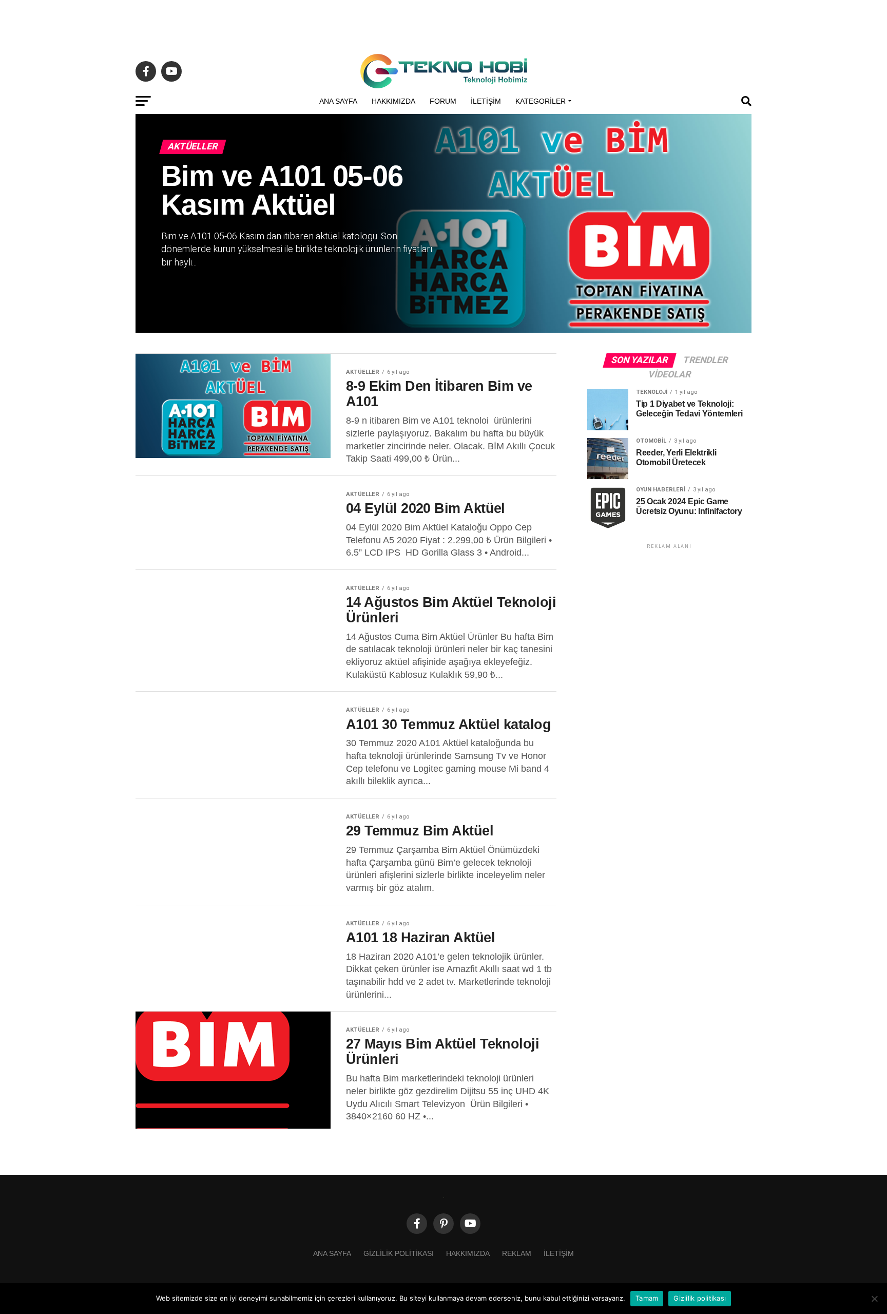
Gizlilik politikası (398, 1253)
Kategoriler (540, 101)
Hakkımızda (393, 101)
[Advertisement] (443, 23)
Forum (443, 101)
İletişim (486, 101)
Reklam (516, 1253)
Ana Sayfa (338, 101)
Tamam (646, 1298)
